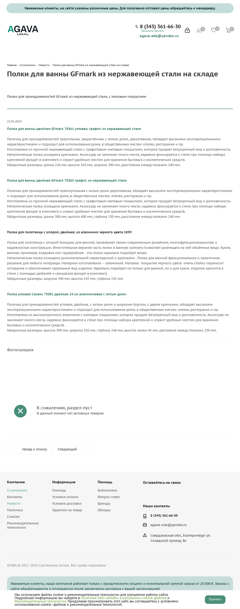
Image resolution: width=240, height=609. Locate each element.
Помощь (59, 490)
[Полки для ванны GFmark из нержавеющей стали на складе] (35, 365)
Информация (63, 482)
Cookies (13, 517)
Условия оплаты (65, 497)
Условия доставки (67, 503)
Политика (15, 510)
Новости (14, 503)
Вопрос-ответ (109, 497)
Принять (215, 599)
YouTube (159, 493)
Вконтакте (147, 493)
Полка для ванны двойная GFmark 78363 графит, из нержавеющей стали (67, 180)
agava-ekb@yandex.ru (159, 35)
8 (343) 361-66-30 (160, 26)
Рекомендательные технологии (23, 525)
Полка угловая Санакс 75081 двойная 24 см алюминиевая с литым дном (66, 294)
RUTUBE (171, 493)
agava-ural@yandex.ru (168, 525)
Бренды (104, 503)
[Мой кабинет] (187, 30)
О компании (17, 490)
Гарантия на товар (67, 510)
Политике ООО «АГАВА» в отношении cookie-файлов (123, 598)
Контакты (14, 497)
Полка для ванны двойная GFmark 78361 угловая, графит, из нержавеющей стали (74, 129)
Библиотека (107, 490)
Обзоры (104, 510)
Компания (16, 482)
